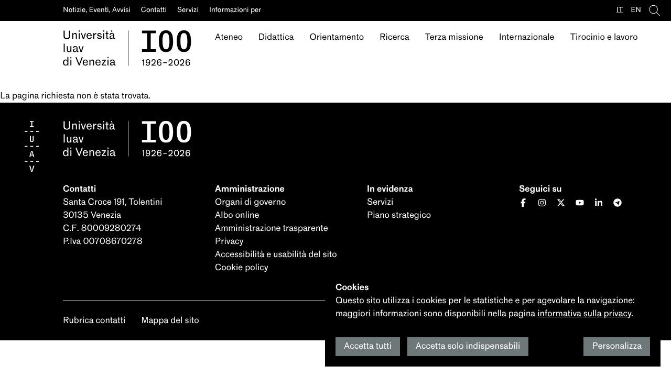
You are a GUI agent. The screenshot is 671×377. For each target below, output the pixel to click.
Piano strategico (399, 215)
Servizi (380, 202)
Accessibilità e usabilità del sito (276, 255)
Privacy (229, 242)
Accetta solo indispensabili (468, 346)
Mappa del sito (170, 321)
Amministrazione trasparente (271, 229)
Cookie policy (241, 268)
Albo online (237, 215)
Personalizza (617, 346)
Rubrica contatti (94, 321)
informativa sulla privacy (584, 314)
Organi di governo (250, 202)
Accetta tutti (368, 346)
